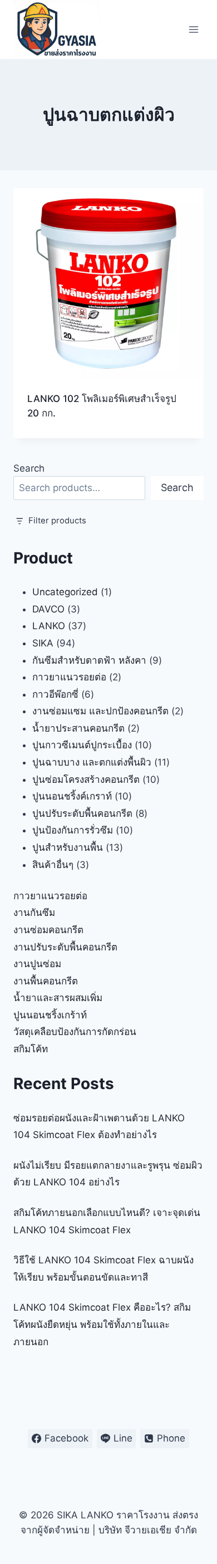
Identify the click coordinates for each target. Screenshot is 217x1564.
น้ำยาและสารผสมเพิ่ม (57, 997)
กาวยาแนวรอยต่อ (50, 895)
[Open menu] (193, 29)
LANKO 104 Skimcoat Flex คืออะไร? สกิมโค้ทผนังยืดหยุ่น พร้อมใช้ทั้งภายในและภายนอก (102, 1324)
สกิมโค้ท (30, 1049)
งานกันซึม (34, 912)
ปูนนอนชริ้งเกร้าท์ (50, 1015)
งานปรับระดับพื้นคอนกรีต (65, 947)
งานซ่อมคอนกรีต (48, 929)
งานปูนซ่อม (37, 963)
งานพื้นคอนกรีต (45, 981)
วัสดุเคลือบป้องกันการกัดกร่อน (74, 1031)
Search (29, 468)
